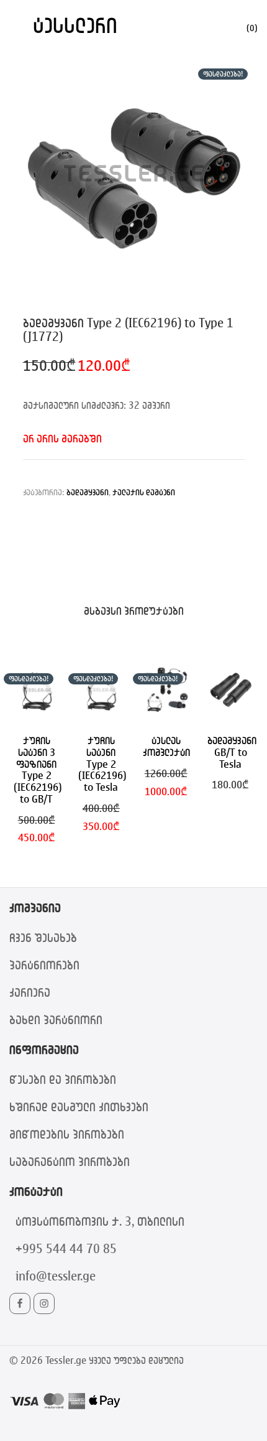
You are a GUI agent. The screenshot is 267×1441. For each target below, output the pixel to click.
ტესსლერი (75, 24)
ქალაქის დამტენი (143, 492)
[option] (134, 173)
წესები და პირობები (62, 1079)
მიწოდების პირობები (66, 1133)
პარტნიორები (44, 964)
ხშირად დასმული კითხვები (78, 1106)
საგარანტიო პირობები (69, 1161)
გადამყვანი (87, 492)
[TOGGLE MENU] (18, 25)
